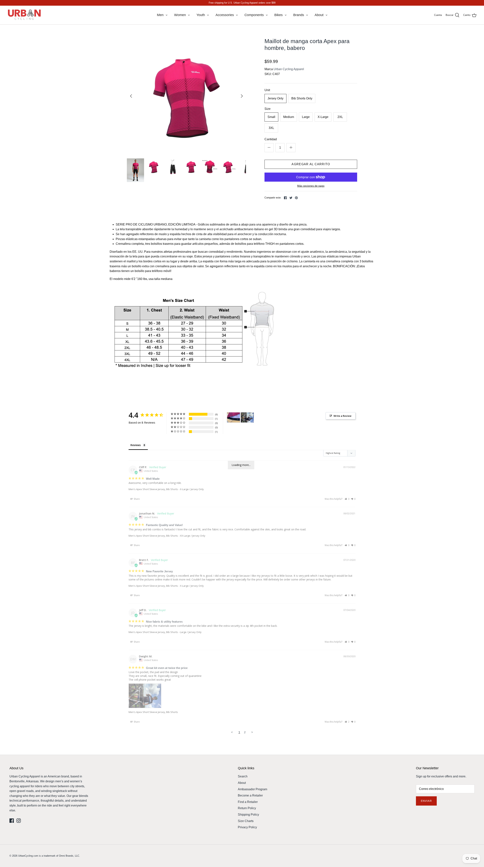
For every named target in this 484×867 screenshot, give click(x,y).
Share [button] (136, 499)
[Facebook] (11, 820)
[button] (347, 499)
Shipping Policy (248, 814)
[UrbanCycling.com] (25, 15)
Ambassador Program (252, 789)
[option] (186, 96)
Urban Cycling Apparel (289, 69)
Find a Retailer (248, 801)
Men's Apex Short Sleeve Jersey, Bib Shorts (153, 489)
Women (180, 15)
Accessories (225, 15)
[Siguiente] (242, 96)
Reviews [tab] (135, 445)
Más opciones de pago (310, 185)
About (319, 15)
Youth (200, 15)
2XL (340, 117)
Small (271, 117)
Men (160, 15)
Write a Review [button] (342, 416)
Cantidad (270, 139)
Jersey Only (275, 98)
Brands (298, 15)
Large (306, 117)
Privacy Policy (247, 827)
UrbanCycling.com (28, 855)
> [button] (252, 732)
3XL (271, 127)
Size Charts (246, 821)
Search (242, 776)
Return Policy (247, 808)
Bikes (278, 15)
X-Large (323, 117)
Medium (288, 117)
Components (254, 15)
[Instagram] (18, 820)
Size (267, 108)
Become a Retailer (250, 795)
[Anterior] (131, 96)
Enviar (426, 800)
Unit (267, 90)
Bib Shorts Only (301, 98)
